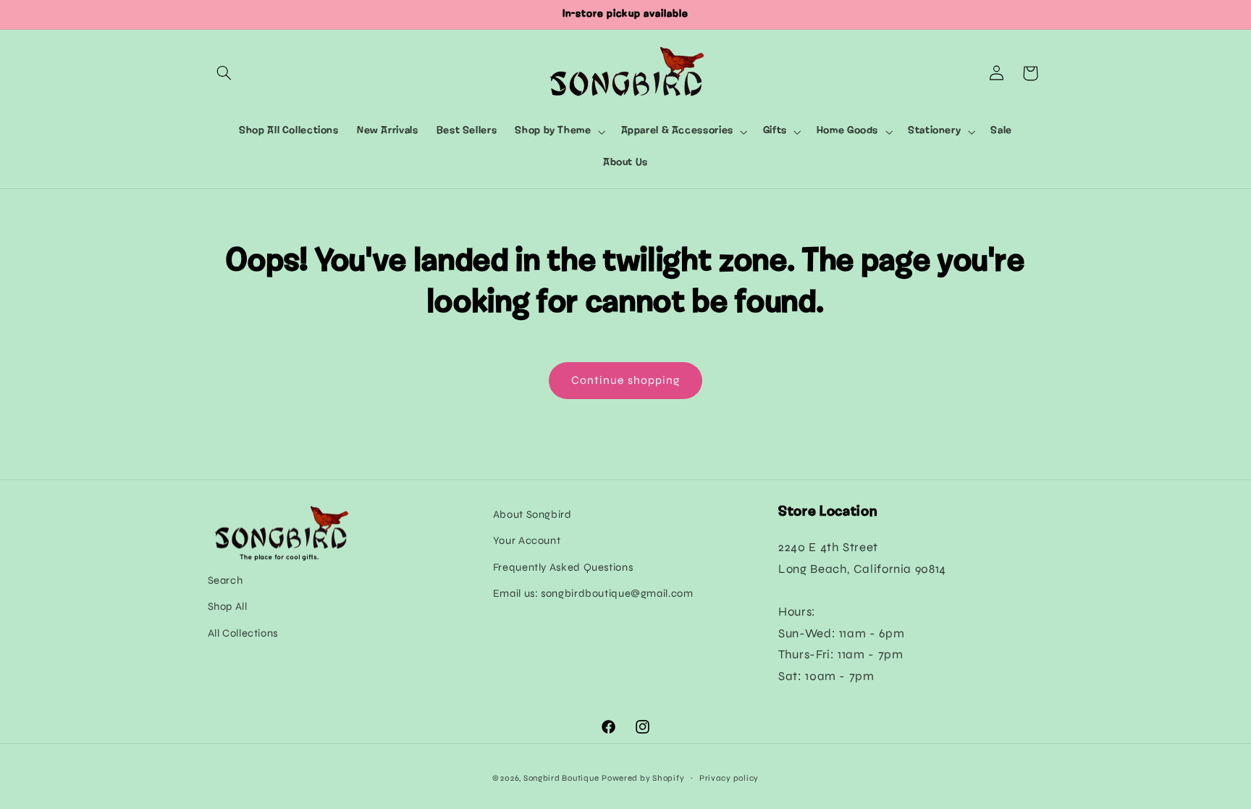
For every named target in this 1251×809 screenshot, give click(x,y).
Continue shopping (625, 380)
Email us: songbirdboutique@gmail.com (593, 593)
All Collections (243, 633)
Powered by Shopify (643, 778)
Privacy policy (729, 778)
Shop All (228, 606)
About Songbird (532, 514)
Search (225, 580)
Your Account (527, 540)
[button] (224, 73)
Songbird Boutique (561, 778)
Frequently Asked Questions (563, 567)
